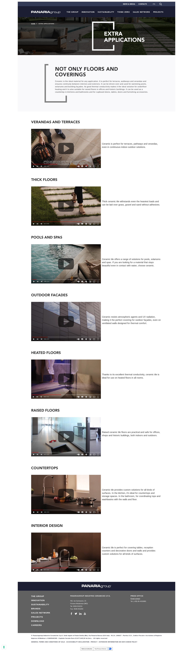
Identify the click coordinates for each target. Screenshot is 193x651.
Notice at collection (87, 648)
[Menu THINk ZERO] (131, 12)
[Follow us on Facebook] (72, 613)
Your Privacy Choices (100, 648)
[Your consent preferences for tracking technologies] (4, 647)
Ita (154, 4)
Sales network (141, 12)
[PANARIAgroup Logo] (45, 10)
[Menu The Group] (79, 12)
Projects (158, 12)
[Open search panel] (160, 4)
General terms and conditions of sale (48, 642)
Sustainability (106, 12)
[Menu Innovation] (95, 12)
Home (33, 23)
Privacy (94, 642)
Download (37, 621)
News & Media (129, 4)
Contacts (142, 4)
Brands (35, 609)
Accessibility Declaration (77, 642)
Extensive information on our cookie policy (118, 642)
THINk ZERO (123, 12)
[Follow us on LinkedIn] (81, 613)
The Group (72, 12)
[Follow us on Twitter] (76, 613)
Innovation (88, 12)
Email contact (135, 598)
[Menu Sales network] (151, 12)
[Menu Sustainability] (115, 12)
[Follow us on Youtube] (85, 613)
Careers (36, 625)
